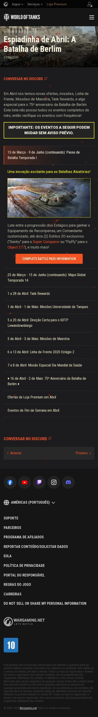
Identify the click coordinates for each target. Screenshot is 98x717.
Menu (91, 17)
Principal (9, 32)
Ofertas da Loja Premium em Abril (32, 397)
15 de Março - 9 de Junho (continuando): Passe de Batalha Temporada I (44, 155)
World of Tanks (22, 17)
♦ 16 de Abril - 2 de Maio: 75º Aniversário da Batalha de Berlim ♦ (47, 381)
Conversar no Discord (23, 79)
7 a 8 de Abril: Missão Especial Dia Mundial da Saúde (45, 365)
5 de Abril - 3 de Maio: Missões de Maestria (39, 339)
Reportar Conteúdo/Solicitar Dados (36, 547)
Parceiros (12, 528)
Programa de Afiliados (24, 537)
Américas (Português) (30, 502)
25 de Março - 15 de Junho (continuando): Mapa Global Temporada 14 (46, 278)
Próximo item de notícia (83, 453)
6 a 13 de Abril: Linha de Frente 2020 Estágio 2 (41, 352)
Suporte (11, 518)
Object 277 (16, 247)
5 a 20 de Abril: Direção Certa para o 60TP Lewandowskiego (38, 323)
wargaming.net (24, 622)
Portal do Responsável (24, 575)
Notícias (24, 32)
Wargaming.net (28, 708)
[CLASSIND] (11, 645)
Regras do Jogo (17, 585)
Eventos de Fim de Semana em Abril (33, 410)
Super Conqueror (46, 242)
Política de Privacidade (24, 566)
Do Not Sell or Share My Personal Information (45, 604)
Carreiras (12, 594)
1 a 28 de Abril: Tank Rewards (29, 293)
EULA (8, 556)
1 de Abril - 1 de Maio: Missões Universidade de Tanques (48, 307)
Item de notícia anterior (14, 453)
